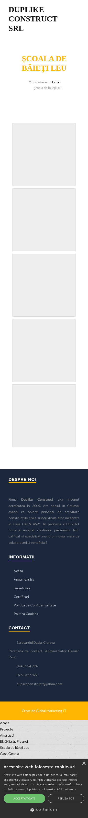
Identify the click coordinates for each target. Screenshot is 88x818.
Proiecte (6, 729)
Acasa (18, 571)
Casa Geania (9, 753)
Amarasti (7, 735)
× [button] (84, 763)
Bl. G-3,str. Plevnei (14, 741)
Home (55, 82)
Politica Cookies (26, 614)
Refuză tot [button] (66, 798)
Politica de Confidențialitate (35, 605)
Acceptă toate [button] (24, 798)
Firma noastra (24, 579)
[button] (44, 809)
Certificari (21, 596)
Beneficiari (22, 588)
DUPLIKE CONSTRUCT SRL (33, 19)
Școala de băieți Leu (14, 747)
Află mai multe (66, 789)
